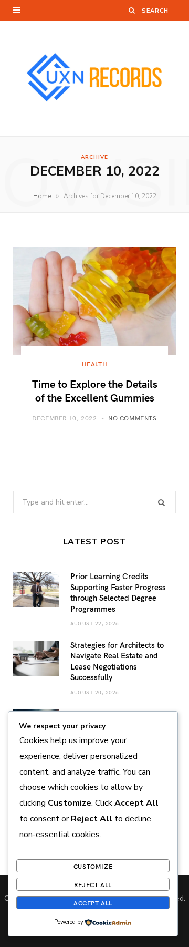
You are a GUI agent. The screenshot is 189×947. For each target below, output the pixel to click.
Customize (93, 866)
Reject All (93, 884)
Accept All (93, 903)
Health (95, 363)
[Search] (132, 10)
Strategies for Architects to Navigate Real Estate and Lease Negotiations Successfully (117, 661)
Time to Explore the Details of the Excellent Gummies (95, 390)
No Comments (132, 418)
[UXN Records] (94, 78)
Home (42, 196)
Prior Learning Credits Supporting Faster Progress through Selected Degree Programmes (118, 592)
